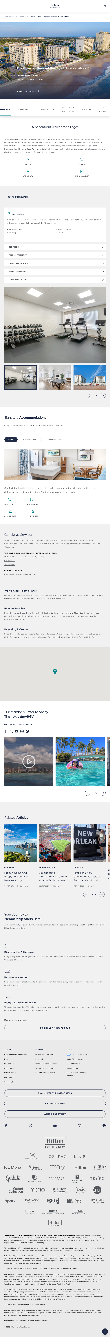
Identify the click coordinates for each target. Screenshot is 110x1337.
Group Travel (9, 1068)
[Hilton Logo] (55, 1142)
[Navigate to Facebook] (6, 731)
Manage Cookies (73, 1068)
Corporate (8, 1077)
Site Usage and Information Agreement (77, 1074)
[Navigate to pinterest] (27, 731)
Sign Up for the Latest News (55, 1093)
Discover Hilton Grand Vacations (16, 1054)
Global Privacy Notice (75, 1059)
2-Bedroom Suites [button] (55, 440)
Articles (86, 109)
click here (41, 1304)
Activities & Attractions (68, 109)
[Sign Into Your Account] (105, 6)
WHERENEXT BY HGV (55, 1114)
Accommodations (45, 109)
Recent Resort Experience (45, 1073)
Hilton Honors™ (10, 1073)
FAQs (6, 1059)
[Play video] (28, 761)
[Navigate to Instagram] (22, 731)
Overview (5, 110)
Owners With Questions (44, 1054)
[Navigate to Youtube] (16, 731)
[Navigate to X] (11, 731)
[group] (55, 856)
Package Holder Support (44, 1068)
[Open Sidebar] (5, 6)
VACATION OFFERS (55, 1103)
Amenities (23, 109)
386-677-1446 (9, 565)
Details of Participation (68, 1268)
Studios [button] (11, 440)
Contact (40, 1049)
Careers (7, 1082)
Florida (21, 17)
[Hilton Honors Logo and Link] (55, 1223)
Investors (7, 1064)
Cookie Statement (73, 1064)
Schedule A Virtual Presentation (47, 1064)
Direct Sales (39, 1059)
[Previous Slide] (87, 395)
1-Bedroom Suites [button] (30, 440)
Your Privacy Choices (79, 1054)
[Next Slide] (103, 395)
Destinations (9, 17)
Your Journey (103, 109)
